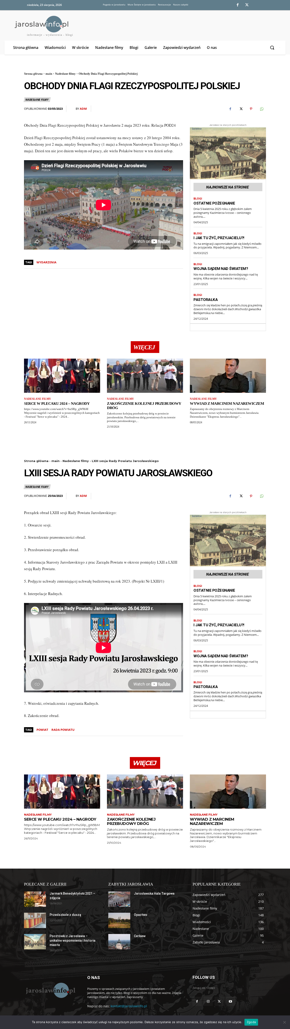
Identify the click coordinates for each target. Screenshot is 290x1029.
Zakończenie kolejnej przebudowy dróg (144, 405)
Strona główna (33, 73)
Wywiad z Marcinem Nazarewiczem (227, 403)
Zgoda (251, 1022)
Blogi (197, 198)
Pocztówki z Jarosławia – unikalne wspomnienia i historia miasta (72, 940)
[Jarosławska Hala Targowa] (119, 899)
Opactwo (140, 915)
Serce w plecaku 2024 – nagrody (56, 403)
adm (83, 109)
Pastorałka (205, 299)
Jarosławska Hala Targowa (154, 893)
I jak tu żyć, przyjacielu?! (218, 238)
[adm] (73, 108)
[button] (272, 47)
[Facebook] (237, 5)
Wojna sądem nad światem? (220, 268)
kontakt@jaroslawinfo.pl (129, 1006)
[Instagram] (208, 1001)
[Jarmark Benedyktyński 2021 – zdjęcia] (35, 899)
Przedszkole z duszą (65, 915)
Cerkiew (139, 936)
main (49, 73)
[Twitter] (247, 5)
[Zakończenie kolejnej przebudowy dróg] (145, 376)
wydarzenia (46, 262)
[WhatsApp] (261, 108)
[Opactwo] (119, 920)
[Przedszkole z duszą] (35, 920)
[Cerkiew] (119, 941)
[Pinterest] (251, 108)
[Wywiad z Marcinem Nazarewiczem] (228, 376)
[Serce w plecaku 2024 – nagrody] (62, 376)
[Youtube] (230, 1001)
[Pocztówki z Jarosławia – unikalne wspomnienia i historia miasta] (35, 941)
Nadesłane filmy (65, 73)
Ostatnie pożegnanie (214, 203)
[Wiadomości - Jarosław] (50, 990)
